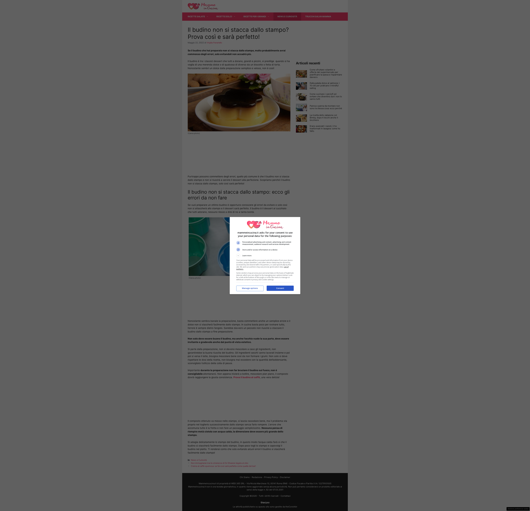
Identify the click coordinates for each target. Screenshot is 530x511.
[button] (265, 256)
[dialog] (265, 255)
